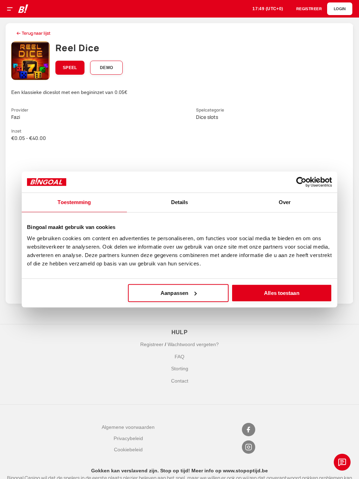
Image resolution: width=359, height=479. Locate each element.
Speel (70, 67)
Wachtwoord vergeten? (193, 344)
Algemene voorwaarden (128, 427)
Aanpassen (174, 293)
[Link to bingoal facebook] (248, 429)
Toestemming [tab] (74, 202)
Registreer (151, 344)
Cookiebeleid (128, 449)
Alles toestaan (281, 293)
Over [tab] (285, 202)
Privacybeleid (128, 438)
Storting (179, 368)
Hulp (179, 332)
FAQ (179, 356)
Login (339, 9)
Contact (179, 381)
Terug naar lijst (36, 33)
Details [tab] (179, 202)
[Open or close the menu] (12, 10)
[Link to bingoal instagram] (248, 447)
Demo (106, 67)
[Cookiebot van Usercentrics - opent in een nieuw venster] (301, 182)
